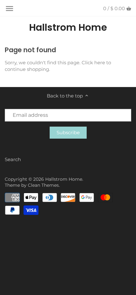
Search (13, 159)
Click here (93, 63)
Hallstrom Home (68, 27)
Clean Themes (43, 185)
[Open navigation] (9, 8)
